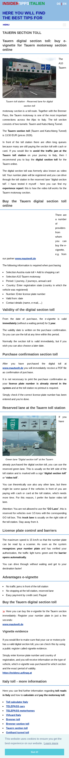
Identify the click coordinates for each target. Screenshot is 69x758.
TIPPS (23, 3)
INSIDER (11, 3)
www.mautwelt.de (13, 368)
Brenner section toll (17, 723)
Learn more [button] (51, 743)
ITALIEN (37, 3)
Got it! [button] (34, 752)
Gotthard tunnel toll (17, 732)
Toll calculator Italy (17, 701)
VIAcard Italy (13, 715)
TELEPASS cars (15, 706)
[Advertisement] (34, 247)
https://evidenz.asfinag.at (17, 672)
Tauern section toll (17, 728)
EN (64, 3)
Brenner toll (13, 719)
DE (59, 3)
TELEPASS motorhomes (20, 710)
